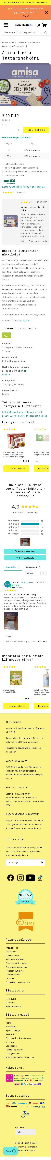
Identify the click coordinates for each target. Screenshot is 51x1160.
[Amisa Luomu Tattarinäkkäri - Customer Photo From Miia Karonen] (25, 542)
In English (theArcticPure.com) (20, 1057)
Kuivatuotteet (25, 42)
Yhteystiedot (12, 947)
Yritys (8, 1022)
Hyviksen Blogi (13, 1030)
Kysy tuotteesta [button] (26, 558)
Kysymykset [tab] (31, 567)
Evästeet (10, 1002)
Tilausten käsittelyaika (16, 963)
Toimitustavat (12, 955)
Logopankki (11, 1045)
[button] (44, 25)
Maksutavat (11, 951)
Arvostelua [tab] (11, 567)
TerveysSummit (13, 1053)
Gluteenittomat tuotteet (13, 412)
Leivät (36, 42)
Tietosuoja (11, 998)
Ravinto (13, 42)
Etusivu (5, 42)
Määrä (4, 124)
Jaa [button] (9, 636)
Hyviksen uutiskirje (14, 970)
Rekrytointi (11, 1034)
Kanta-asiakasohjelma (16, 967)
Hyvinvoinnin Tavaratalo (25, 1146)
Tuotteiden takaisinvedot (18, 982)
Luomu (13, 415)
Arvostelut (11, 1026)
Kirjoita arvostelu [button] (26, 551)
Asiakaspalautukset (15, 959)
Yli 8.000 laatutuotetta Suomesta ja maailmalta (25, 2)
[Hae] (45, 32)
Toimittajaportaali (14, 1049)
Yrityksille (10, 978)
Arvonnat (10, 1042)
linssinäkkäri (24, 320)
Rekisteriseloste (13, 1006)
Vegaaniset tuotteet (37, 415)
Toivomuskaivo (13, 974)
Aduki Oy (6, 374)
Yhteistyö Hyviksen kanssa (18, 1038)
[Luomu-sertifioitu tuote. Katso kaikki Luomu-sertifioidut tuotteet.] (6, 335)
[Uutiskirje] (42, 862)
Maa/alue (20, 1127)
